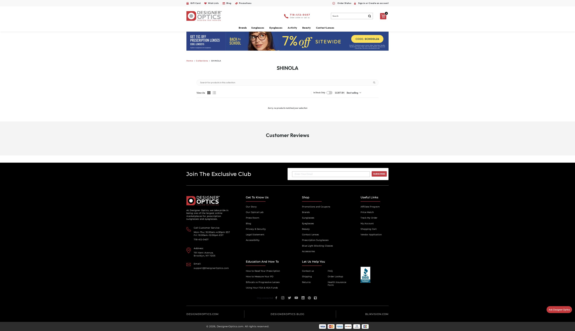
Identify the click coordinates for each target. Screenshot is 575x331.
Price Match (367, 212)
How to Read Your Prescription (263, 271)
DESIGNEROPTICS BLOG (287, 314)
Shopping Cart (369, 229)
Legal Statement (255, 234)
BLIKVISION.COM (377, 314)
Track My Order (369, 217)
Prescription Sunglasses (315, 240)
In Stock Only (319, 93)
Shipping (307, 276)
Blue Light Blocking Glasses (317, 245)
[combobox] (352, 16)
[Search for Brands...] (375, 83)
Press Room (252, 217)
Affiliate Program (370, 206)
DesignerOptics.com (230, 326)
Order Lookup (335, 276)
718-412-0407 (300, 15)
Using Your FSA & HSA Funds (262, 287)
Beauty (306, 27)
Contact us (308, 271)
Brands (306, 212)
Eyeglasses (308, 223)
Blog (248, 223)
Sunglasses (308, 217)
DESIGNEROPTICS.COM (202, 314)
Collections (202, 61)
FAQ (330, 271)
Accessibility (252, 240)
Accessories (308, 251)
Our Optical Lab (254, 212)
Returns (306, 282)
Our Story (251, 206)
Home (189, 61)
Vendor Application (371, 234)
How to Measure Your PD (260, 276)
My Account (367, 223)
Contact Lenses (325, 27)
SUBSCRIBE (379, 174)
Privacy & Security (256, 229)
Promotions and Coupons (316, 206)
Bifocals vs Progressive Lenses (263, 282)
